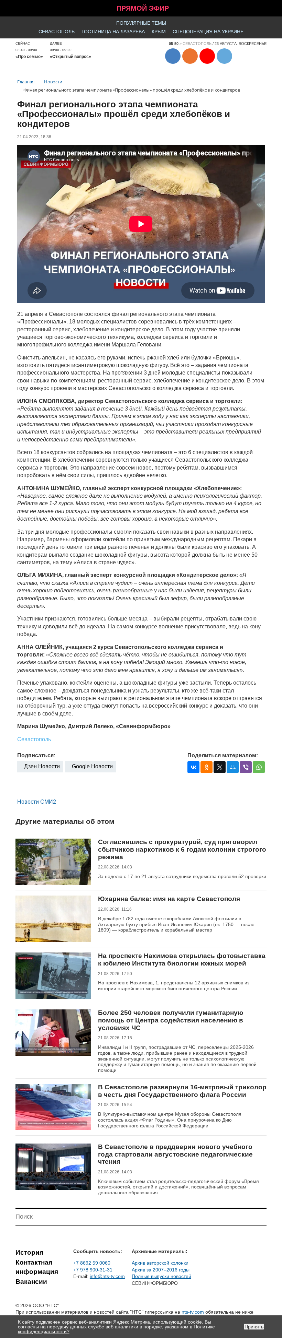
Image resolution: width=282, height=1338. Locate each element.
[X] (220, 767)
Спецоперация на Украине (208, 31)
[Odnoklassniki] (206, 767)
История (29, 1252)
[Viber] (246, 767)
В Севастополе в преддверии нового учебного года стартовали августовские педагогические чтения (175, 1154)
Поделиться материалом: (222, 755)
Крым (159, 31)
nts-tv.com (193, 1312)
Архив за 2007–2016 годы (160, 1269)
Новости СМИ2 (36, 802)
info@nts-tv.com (107, 1276)
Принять (254, 1326)
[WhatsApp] (259, 767)
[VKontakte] (193, 767)
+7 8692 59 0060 (91, 1263)
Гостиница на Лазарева (113, 31)
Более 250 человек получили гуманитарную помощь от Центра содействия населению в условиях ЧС (170, 1020)
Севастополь (57, 31)
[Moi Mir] (233, 767)
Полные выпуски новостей (161, 1276)
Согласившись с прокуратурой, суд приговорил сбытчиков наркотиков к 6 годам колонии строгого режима (182, 849)
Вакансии (31, 1281)
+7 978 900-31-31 (92, 1269)
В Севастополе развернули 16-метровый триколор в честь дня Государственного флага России (182, 1091)
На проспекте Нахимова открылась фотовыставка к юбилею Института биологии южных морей (181, 959)
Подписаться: (36, 755)
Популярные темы (141, 23)
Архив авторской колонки (160, 1263)
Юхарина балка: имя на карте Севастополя (169, 898)
